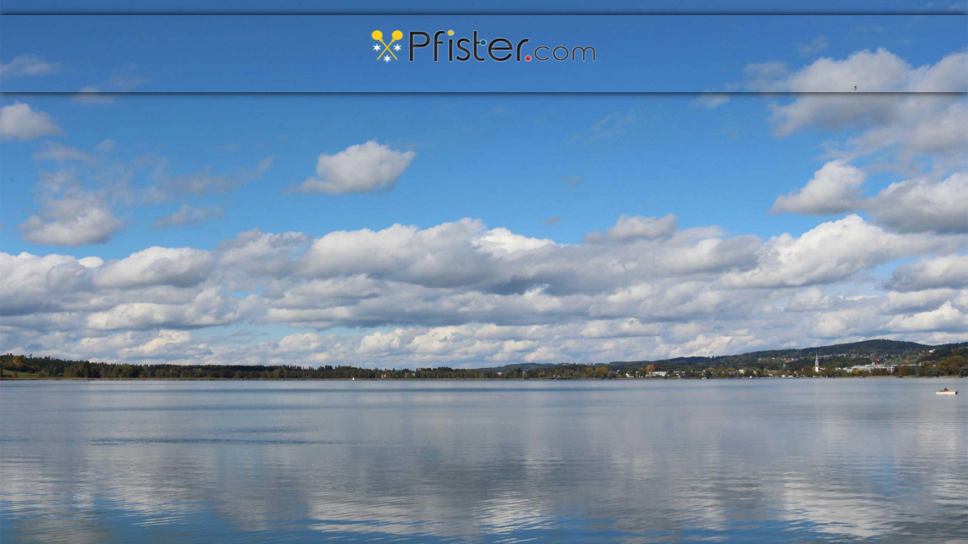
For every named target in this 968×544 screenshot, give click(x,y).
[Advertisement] (206, 228)
